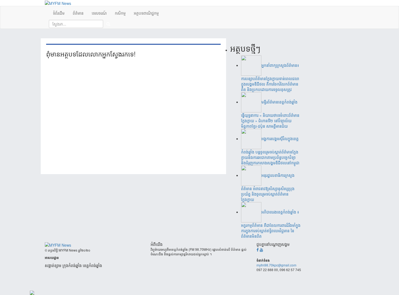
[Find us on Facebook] (257, 249)
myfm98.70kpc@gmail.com (276, 265)
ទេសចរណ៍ (99, 13)
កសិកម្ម (120, 13)
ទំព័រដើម (59, 13)
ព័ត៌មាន (78, 13)
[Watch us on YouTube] (261, 249)
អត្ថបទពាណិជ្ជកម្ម (146, 13)
